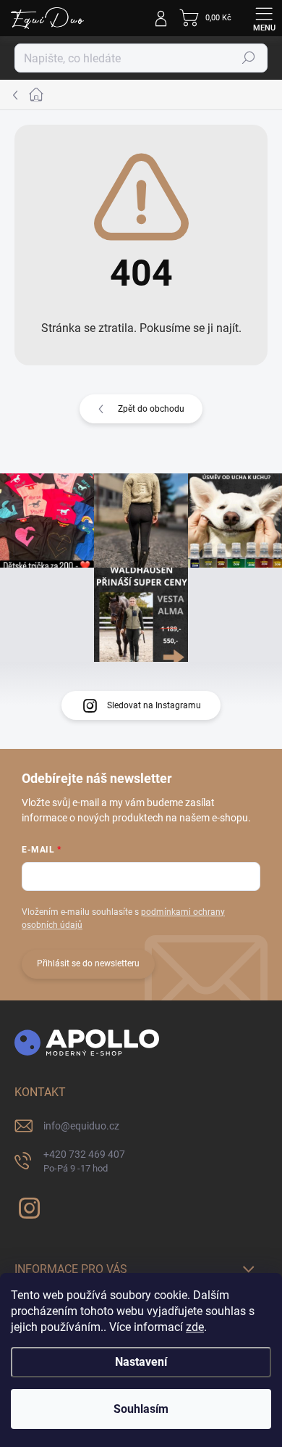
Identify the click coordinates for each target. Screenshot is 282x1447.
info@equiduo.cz (81, 1126)
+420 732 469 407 (84, 1161)
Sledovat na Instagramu (154, 705)
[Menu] (264, 18)
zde (195, 1327)
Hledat (249, 58)
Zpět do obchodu (151, 409)
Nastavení (141, 1362)
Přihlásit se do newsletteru (88, 963)
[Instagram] (27, 1205)
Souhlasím (141, 1409)
